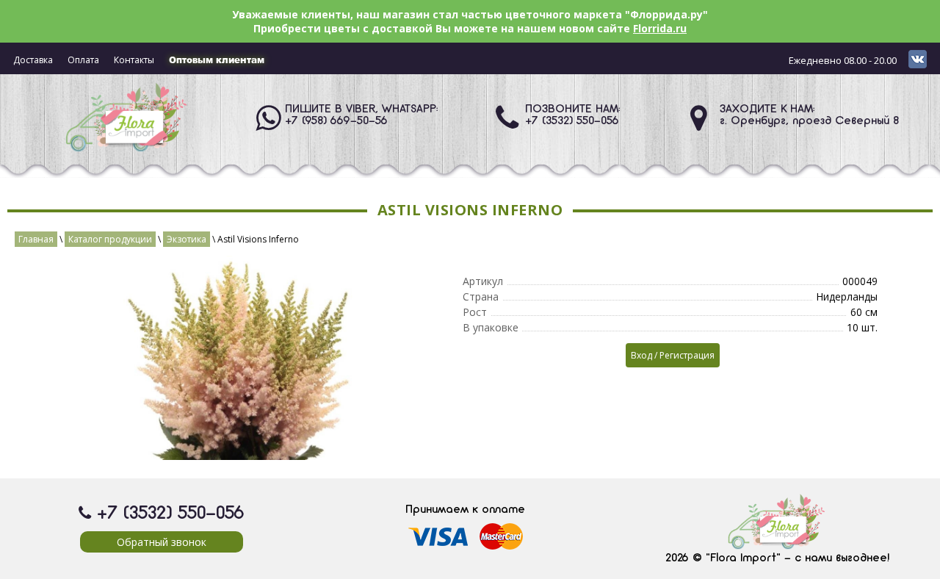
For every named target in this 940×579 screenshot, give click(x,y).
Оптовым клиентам (216, 60)
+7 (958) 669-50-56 (336, 121)
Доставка (33, 60)
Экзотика (186, 239)
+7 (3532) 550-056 (572, 121)
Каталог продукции (110, 239)
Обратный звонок (161, 542)
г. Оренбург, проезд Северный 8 (809, 121)
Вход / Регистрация (673, 355)
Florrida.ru (660, 28)
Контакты (134, 60)
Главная (36, 239)
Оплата (83, 60)
